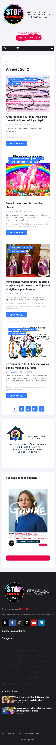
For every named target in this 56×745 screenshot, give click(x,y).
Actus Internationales (20, 158)
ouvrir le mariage (42, 306)
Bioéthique (33, 651)
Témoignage (15, 84)
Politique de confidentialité (29, 733)
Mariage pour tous (12, 137)
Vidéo (21, 683)
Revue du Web (13, 125)
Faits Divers (19, 661)
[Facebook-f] (12, 623)
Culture (18, 655)
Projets (21, 672)
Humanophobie (29, 330)
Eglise (29, 224)
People (45, 666)
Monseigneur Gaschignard (27, 306)
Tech (41, 678)
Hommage (43, 661)
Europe (43, 655)
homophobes (27, 387)
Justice (26, 666)
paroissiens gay (30, 227)
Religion (29, 672)
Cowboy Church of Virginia (17, 224)
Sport (5, 678)
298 (34, 409)
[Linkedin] (41, 623)
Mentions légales (8, 733)
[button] (51, 48)
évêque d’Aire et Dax (15, 304)
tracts (21, 137)
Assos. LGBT (38, 158)
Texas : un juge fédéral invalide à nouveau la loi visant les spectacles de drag (33, 709)
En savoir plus (16, 143)
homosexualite (34, 135)
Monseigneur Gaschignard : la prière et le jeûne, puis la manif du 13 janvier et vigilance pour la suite (28, 285)
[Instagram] (19, 623)
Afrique (49, 645)
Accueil (8, 61)
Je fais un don (28, 558)
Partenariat (36, 667)
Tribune (46, 678)
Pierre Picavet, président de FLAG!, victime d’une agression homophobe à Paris (31, 698)
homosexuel (20, 227)
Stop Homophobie (29, 80)
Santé (37, 672)
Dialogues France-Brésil (31, 656)
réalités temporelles (12, 309)
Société (48, 672)
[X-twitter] (5, 623)
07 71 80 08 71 (24, 609)
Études (28, 684)
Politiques (14, 80)
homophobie (24, 135)
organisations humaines (14, 390)
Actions (7, 645)
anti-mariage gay (13, 135)
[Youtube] (34, 623)
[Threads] (27, 623)
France (34, 661)
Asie (4, 651)
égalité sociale (13, 387)
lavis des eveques (37, 304)
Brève (41, 651)
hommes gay (36, 224)
